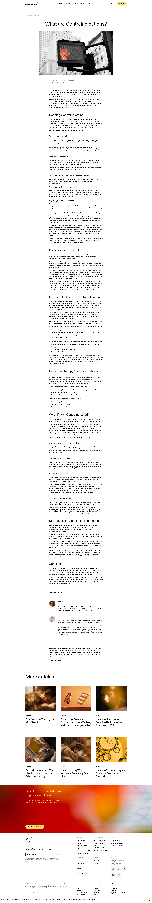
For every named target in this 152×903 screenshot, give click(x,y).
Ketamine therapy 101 (83, 851)
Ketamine (36, 15)
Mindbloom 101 (97, 888)
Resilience (96, 892)
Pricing (82, 4)
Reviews (74, 4)
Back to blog (28, 15)
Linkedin (96, 871)
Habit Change (97, 886)
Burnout (79, 890)
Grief (95, 884)
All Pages (113, 884)
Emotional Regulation (82, 892)
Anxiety (78, 884)
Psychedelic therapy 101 (84, 853)
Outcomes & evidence (117, 846)
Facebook (97, 866)
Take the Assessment (35, 827)
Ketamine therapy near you (101, 844)
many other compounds (62, 262)
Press (78, 871)
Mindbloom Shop (82, 873)
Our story (79, 868)
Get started (121, 4)
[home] (32, 3)
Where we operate (99, 841)
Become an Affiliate (115, 886)
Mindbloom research (117, 843)
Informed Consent (115, 896)
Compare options (82, 846)
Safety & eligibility (99, 848)
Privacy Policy (58, 899)
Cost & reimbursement (101, 850)
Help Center (80, 863)
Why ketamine (115, 841)
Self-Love (96, 894)
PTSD (78, 888)
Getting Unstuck (81, 894)
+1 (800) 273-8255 (71, 654)
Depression (79, 886)
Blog (78, 861)
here (95, 899)
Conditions (80, 848)
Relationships (97, 890)
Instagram (97, 861)
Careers (79, 866)
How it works (81, 841)
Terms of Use (114, 888)
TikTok (96, 863)
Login (111, 4)
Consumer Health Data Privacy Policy (118, 893)
